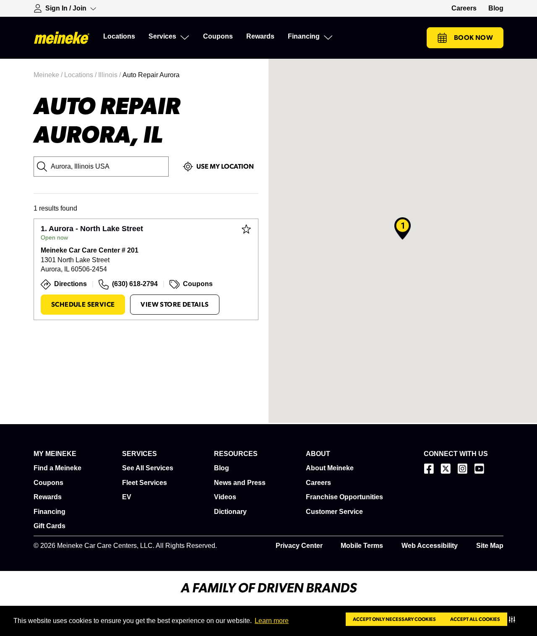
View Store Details (175, 304)
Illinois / (110, 74)
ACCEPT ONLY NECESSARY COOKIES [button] (394, 619)
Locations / (81, 74)
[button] (513, 619)
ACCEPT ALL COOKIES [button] (475, 619)
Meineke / (49, 74)
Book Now (473, 37)
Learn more (272, 620)
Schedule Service (83, 304)
